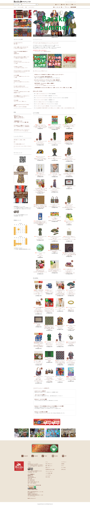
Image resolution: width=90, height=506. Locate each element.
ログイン (68, 4)
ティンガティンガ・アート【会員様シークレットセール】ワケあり (45, 85)
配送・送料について (49, 465)
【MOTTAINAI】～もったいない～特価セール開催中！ (44, 83)
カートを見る (63, 467)
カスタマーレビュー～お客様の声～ (41, 388)
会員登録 (63, 4)
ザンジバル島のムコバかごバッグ (41, 101)
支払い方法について (49, 463)
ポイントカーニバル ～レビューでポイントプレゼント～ (22, 147)
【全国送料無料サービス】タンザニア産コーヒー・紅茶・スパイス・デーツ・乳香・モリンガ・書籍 (53, 87)
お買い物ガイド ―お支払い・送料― (20, 139)
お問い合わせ (68, 7)
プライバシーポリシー (49, 471)
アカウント (58, 4)
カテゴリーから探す (20, 7)
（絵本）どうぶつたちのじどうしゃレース (42, 93)
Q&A (14, 141)
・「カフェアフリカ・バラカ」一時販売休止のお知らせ (42, 51)
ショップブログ (48, 475)
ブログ (63, 7)
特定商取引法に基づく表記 (50, 469)
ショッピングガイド (31, 7)
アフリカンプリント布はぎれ (39, 84)
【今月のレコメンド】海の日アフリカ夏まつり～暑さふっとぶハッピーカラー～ (49, 74)
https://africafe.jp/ (30, 476)
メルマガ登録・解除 (57, 7)
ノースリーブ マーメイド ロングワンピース (42, 97)
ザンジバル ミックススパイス (40, 99)
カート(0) (74, 4)
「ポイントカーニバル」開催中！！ (40, 394)
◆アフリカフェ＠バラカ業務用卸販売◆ (34, 485)
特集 (26, 7)
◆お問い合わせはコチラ (32, 498)
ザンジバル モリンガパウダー (40, 95)
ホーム (15, 7)
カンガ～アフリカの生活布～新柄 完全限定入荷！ (43, 76)
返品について (48, 467)
